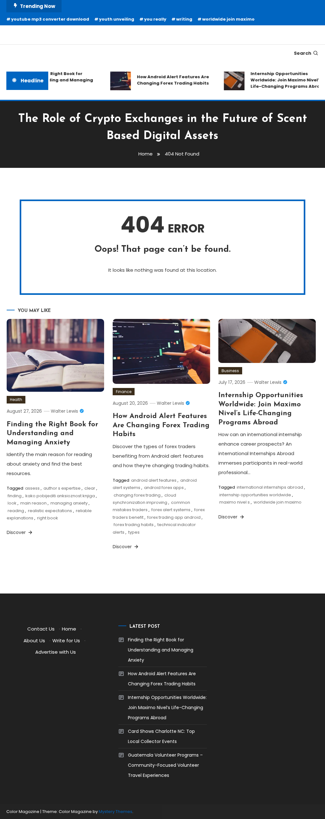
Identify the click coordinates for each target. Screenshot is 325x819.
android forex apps (164, 488)
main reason (33, 503)
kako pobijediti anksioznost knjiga (60, 496)
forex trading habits (134, 525)
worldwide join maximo (228, 19)
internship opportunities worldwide (255, 495)
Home (69, 628)
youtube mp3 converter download (50, 19)
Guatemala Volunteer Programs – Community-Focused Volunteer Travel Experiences (165, 765)
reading (16, 511)
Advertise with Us (55, 652)
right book (47, 518)
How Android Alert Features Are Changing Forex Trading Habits (168, 80)
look (12, 503)
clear (89, 488)
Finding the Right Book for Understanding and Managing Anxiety (54, 80)
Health (16, 399)
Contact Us (41, 628)
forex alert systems (170, 510)
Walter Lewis (64, 411)
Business (230, 370)
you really (155, 19)
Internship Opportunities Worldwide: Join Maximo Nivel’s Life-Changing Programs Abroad (167, 707)
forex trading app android (174, 517)
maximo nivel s (234, 502)
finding (15, 496)
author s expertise (62, 488)
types (134, 532)
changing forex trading (137, 495)
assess (32, 488)
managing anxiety (69, 503)
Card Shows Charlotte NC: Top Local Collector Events (161, 736)
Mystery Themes (115, 812)
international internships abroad (270, 487)
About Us (34, 640)
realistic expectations (50, 511)
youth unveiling (116, 19)
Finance (123, 391)
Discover (17, 532)
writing (184, 19)
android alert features (153, 480)
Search (302, 53)
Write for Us (66, 640)
